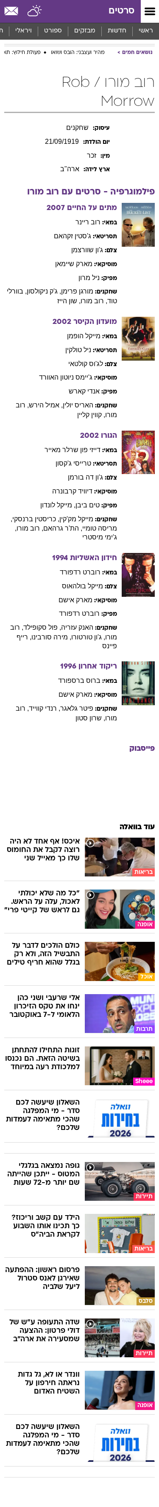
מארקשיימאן (73, 263)
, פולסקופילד (42, 627)
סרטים (121, 11)
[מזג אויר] (35, 11)
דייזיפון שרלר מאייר (72, 449)
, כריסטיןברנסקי (35, 519)
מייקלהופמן (83, 336)
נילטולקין (78, 349)
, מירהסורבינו (51, 637)
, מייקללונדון (57, 505)
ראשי (146, 31)
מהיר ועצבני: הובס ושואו (78, 52)
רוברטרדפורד (80, 572)
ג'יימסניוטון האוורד (65, 377)
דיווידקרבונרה (72, 491)
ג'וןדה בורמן (85, 477)
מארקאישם (75, 600)
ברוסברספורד (79, 680)
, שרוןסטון (90, 718)
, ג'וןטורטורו (88, 637)
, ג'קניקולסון (44, 291)
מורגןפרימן (77, 291)
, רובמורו (94, 301)
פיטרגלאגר (76, 708)
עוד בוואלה (137, 827)
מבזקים (84, 31)
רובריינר (87, 222)
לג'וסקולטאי (85, 363)
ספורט (53, 31)
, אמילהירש (46, 405)
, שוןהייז (69, 301)
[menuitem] (116, 31)
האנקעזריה (77, 627)
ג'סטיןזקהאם (72, 236)
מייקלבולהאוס (82, 586)
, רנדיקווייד (44, 708)
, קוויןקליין (91, 414)
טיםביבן (87, 505)
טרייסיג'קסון (73, 463)
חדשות (117, 31)
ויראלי (23, 31)
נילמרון (89, 277)
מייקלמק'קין (76, 519)
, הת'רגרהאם (62, 528)
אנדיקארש (84, 391)
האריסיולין (78, 405)
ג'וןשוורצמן (87, 249)
